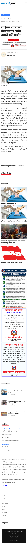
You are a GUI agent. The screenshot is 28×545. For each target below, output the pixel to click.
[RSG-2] (14, 43)
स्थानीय (3, 506)
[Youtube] (17, 536)
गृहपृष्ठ (2, 18)
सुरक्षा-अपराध (5, 504)
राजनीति (3, 495)
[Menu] (25, 3)
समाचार (3, 498)
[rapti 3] (14, 325)
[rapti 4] (14, 360)
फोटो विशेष (4, 512)
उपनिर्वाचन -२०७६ (9, 18)
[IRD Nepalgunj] (14, 288)
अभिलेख (4, 515)
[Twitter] (14, 536)
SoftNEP (16, 540)
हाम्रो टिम (4, 485)
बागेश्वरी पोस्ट (11, 55)
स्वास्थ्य (3, 509)
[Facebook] (10, 536)
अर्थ (2, 501)
